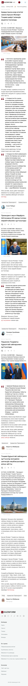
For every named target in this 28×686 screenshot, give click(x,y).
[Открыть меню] (25, 2)
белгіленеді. (11, 590)
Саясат (3, 628)
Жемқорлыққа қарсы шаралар (9, 656)
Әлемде (3, 637)
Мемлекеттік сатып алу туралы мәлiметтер (13, 659)
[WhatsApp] (5, 24)
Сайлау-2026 (9, 6)
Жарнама (3, 674)
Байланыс (4, 671)
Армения (5, 443)
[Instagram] (2, 24)
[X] (14, 24)
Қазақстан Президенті (9, 202)
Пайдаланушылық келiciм (8, 646)
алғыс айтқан (5, 437)
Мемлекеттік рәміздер (7, 652)
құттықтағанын (6, 320)
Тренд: (3, 6)
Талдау (3, 631)
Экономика (4, 634)
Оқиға (2, 625)
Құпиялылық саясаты (7, 649)
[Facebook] (11, 24)
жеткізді (3, 197)
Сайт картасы (5, 668)
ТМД (3, 595)
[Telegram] (8, 24)
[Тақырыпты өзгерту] (20, 2)
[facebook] (11, 616)
